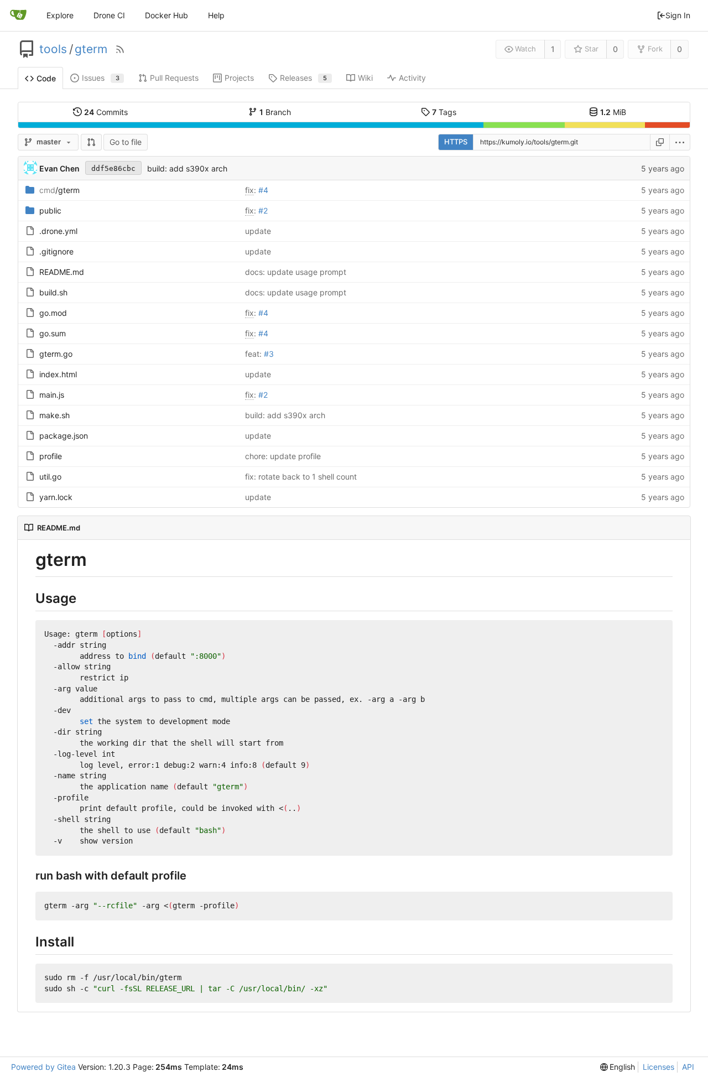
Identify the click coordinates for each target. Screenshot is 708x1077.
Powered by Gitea (43, 1066)
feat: (254, 353)
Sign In (677, 15)
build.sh (53, 292)
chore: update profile (283, 456)
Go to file (126, 142)
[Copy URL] (660, 142)
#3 (269, 353)
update (258, 231)
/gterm (59, 190)
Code (46, 78)
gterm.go (55, 353)
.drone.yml (58, 231)
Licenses (658, 1066)
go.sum (52, 333)
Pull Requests (174, 77)
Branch (275, 112)
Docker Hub (166, 15)
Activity (412, 77)
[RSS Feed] (120, 49)
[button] (91, 142)
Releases (303, 77)
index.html (58, 374)
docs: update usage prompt (295, 272)
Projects (239, 77)
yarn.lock (55, 497)
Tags (444, 112)
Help (216, 15)
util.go (50, 476)
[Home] (18, 15)
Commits (106, 112)
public (50, 210)
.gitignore (56, 251)
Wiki (365, 77)
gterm (91, 49)
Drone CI (109, 15)
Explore (60, 15)
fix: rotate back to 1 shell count (301, 476)
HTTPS (455, 141)
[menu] (680, 142)
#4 (263, 190)
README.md (61, 272)
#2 (263, 210)
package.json (63, 435)
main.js (51, 394)
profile (50, 456)
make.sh (54, 415)
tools (53, 49)
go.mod (53, 313)
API (688, 1066)
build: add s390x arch (187, 168)
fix (249, 190)
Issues (100, 77)
